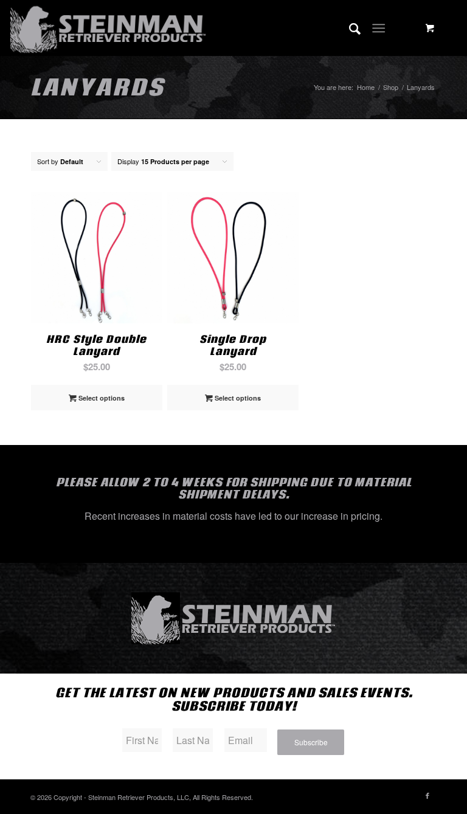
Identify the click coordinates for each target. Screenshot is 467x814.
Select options (101, 397)
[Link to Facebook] (427, 795)
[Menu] (378, 28)
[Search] (349, 28)
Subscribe (311, 742)
